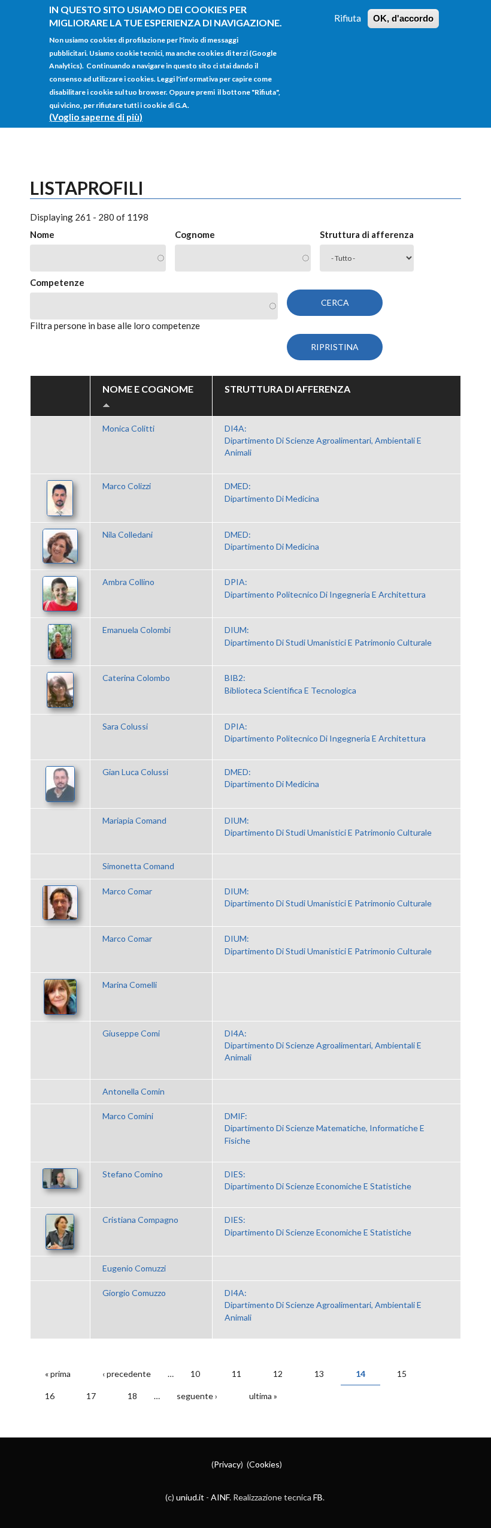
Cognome (195, 234)
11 (236, 1374)
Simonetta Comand (138, 866)
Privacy (227, 1464)
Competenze (57, 282)
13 (319, 1374)
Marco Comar (127, 891)
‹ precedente (126, 1374)
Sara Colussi (125, 726)
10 (195, 1374)
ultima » (263, 1396)
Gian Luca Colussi (135, 772)
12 (278, 1374)
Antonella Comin (133, 1091)
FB (318, 1497)
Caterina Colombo (136, 678)
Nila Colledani (127, 534)
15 (402, 1374)
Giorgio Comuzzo (134, 1293)
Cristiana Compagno (140, 1219)
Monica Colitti (128, 428)
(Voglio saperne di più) (96, 116)
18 (132, 1396)
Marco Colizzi (126, 486)
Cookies (264, 1464)
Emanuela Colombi (136, 630)
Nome (42, 234)
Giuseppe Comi (131, 1033)
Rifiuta (347, 18)
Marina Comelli (129, 985)
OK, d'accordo (403, 18)
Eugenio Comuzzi (134, 1268)
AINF (220, 1497)
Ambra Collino (128, 582)
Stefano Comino (132, 1174)
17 (91, 1396)
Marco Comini (127, 1116)
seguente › (197, 1396)
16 (49, 1396)
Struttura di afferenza (367, 234)
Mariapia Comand (134, 820)
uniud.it (190, 1497)
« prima (58, 1374)
